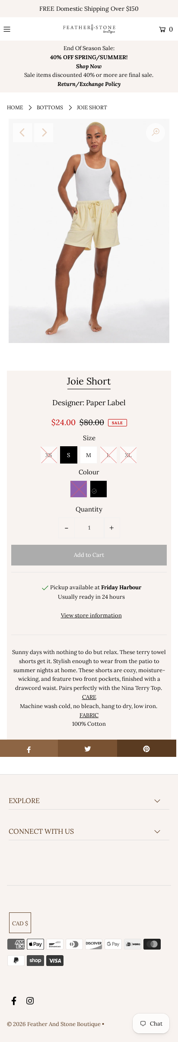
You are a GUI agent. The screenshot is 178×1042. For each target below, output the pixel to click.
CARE (89, 697)
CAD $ (20, 923)
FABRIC (89, 715)
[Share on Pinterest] (146, 748)
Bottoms (50, 107)
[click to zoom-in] (155, 132)
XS (48, 455)
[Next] (43, 132)
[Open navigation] (17, 29)
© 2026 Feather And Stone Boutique (54, 1024)
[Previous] (22, 132)
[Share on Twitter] (87, 748)
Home (15, 107)
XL (128, 455)
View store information (91, 615)
